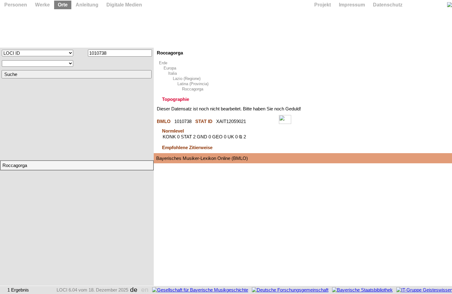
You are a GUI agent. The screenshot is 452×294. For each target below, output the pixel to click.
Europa (170, 68)
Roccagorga (192, 89)
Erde (163, 63)
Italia (172, 73)
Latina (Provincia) (192, 83)
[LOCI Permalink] (262, 121)
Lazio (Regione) (186, 78)
